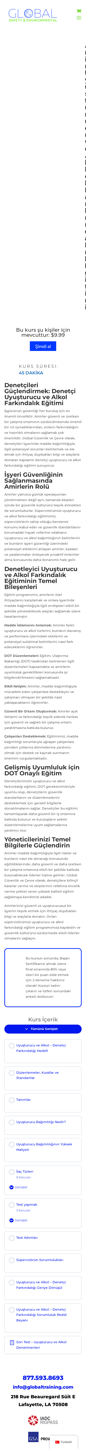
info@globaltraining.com (43, 1387)
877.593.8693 (43, 1378)
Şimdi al (43, 346)
